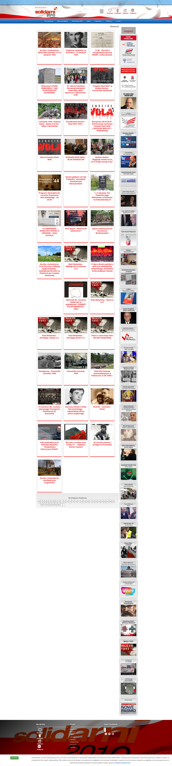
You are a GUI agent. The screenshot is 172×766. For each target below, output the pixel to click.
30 (41, 504)
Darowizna (73, 745)
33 (50, 504)
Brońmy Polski (107, 2)
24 (99, 501)
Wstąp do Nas (74, 742)
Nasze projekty (62, 21)
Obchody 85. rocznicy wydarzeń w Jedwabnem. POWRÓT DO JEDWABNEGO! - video (76, 304)
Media (45, 2)
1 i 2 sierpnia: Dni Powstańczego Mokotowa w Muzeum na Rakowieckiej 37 (102, 196)
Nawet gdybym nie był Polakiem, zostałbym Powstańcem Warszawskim (75, 180)
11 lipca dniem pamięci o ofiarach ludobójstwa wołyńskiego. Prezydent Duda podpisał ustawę (102, 267)
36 (59, 504)
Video (89, 21)
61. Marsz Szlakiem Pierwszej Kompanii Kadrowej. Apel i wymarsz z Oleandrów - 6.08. (76, 90)
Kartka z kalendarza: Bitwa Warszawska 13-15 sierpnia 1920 (49, 52)
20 (87, 501)
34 (53, 504)
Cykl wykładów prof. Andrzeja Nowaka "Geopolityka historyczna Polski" (49, 445)
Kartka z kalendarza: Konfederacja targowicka (49, 480)
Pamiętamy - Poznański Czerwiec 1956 (49, 372)
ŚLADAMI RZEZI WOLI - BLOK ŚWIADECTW (76, 158)
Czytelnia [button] (98, 21)
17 (79, 501)
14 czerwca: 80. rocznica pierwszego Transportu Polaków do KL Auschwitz (49, 410)
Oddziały (73, 739)
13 (67, 501)
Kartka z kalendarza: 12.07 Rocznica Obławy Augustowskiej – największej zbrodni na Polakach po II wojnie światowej (49, 270)
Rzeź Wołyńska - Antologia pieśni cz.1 (75, 336)
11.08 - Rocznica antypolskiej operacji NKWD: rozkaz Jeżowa (102, 52)
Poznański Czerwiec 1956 (76, 372)
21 (90, 501)
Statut (72, 734)
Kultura (64, 2)
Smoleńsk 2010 (77, 21)
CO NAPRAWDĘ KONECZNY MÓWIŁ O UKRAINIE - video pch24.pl (49, 231)
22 (93, 501)
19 (84, 501)
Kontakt (72, 747)
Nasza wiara (130, 2)
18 (82, 501)
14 (70, 501)
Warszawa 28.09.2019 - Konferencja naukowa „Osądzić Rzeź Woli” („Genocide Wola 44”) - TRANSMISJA (102, 126)
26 (104, 501)
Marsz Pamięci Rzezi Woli (49, 158)
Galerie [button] (108, 21)
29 (113, 501)
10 (59, 501)
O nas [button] (118, 21)
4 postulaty (73, 729)
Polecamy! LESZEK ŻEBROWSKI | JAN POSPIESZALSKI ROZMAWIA (49, 89)
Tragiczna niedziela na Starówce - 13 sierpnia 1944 (76, 52)
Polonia (88, 2)
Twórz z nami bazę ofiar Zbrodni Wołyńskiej (102, 336)
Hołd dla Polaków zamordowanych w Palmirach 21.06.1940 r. (102, 373)
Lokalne (96, 2)
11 (61, 501)
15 (73, 501)
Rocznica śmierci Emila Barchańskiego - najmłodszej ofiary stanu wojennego (75, 410)
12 (64, 501)
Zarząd (72, 737)
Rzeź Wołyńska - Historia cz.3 (102, 301)
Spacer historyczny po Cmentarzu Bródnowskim (102, 230)
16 (76, 501)
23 (96, 501)
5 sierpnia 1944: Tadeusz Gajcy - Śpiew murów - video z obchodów (49, 124)
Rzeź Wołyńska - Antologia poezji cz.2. (49, 336)
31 (44, 504)
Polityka (38, 2)
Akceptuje (14, 758)
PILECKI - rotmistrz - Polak (102, 408)
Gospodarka (54, 2)
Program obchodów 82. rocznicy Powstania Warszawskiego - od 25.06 (49, 196)
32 (47, 504)
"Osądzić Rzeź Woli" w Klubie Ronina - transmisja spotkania (102, 88)
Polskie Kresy (119, 2)
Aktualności (49, 21)
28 (110, 501)
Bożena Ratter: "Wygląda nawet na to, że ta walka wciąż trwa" (102, 159)
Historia (80, 2)
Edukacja (72, 2)
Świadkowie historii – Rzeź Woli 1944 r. (76, 123)
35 (56, 504)
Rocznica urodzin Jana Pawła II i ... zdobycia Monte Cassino (76, 444)
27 (107, 501)
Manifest (73, 732)
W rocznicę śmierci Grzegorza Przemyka (102, 443)
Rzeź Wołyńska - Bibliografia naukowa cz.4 (76, 266)
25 (102, 501)
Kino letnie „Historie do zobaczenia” (76, 229)
